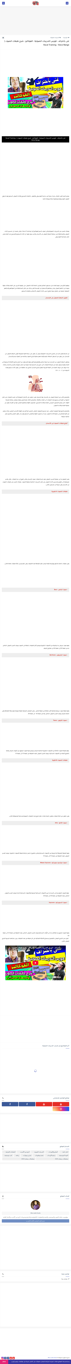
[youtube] (61, 1104)
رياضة (17, 1155)
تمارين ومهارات (27, 1155)
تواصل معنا (64, 1279)
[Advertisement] (35, 21)
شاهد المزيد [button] (14, 1361)
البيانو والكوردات (53, 1152)
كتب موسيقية (8, 1155)
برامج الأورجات (51, 1155)
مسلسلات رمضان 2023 (61, 1159)
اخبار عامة (65, 1152)
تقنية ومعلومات (39, 1155)
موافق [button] (4, 1361)
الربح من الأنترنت (24, 1152)
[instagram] (61, 1109)
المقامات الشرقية (10, 1152)
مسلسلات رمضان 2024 (27, 1159)
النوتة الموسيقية (63, 1155)
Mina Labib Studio (36, 1213)
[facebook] (27, 1104)
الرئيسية (65, 37)
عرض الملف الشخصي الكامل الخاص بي (35, 1221)
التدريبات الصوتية (54, 37)
